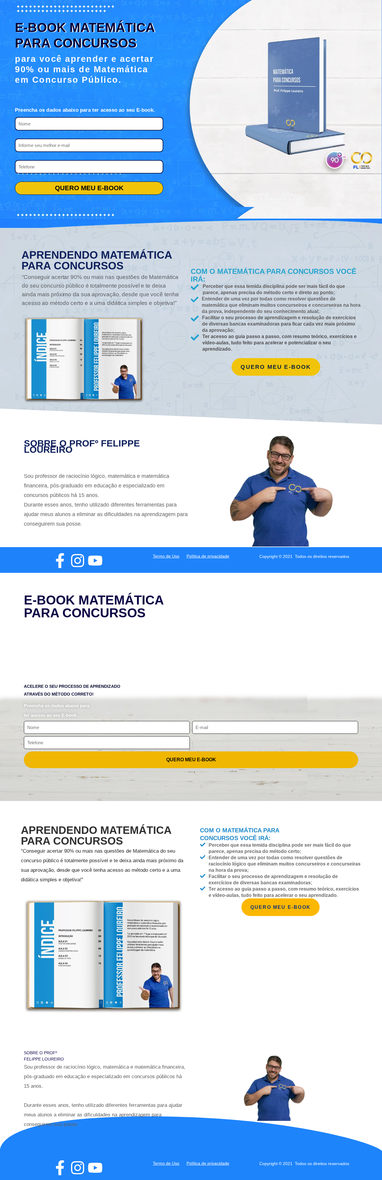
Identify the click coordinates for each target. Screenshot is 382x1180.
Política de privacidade (208, 556)
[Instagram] (77, 560)
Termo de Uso (166, 556)
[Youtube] (95, 560)
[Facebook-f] (60, 560)
